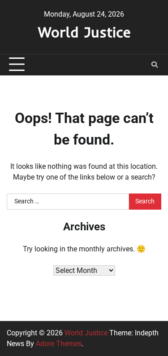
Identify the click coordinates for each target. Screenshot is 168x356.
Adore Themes (59, 343)
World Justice (84, 32)
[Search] (154, 64)
